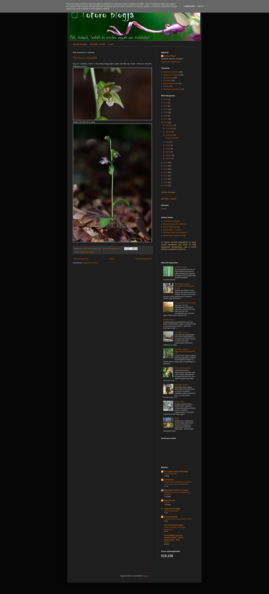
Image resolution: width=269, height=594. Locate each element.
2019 (166, 112)
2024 (166, 99)
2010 (166, 179)
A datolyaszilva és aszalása (185, 303)
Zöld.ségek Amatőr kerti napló (176, 490)
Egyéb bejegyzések (170, 83)
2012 (166, 173)
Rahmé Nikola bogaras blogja (174, 235)
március (169, 155)
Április (177, 419)
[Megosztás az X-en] (130, 248)
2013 (166, 169)
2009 (166, 182)
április (168, 152)
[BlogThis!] (128, 248)
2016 (166, 122)
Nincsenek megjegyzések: (112, 248)
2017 (166, 119)
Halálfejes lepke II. (182, 385)
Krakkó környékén (170, 473)
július (168, 142)
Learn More (189, 6)
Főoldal (112, 259)
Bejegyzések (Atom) (90, 263)
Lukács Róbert (170, 56)
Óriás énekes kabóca (183, 368)
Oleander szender (181, 332)
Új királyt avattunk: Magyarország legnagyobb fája (185, 351)
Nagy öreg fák (169, 500)
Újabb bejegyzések (81, 259)
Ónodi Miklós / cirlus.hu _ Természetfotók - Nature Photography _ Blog (174, 537)
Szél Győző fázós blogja (173, 525)
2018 (166, 116)
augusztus (170, 135)
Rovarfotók (167, 80)
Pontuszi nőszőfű (85, 58)
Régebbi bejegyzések (143, 259)
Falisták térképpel (80, 44)
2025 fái (166, 502)
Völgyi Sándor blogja (172, 509)
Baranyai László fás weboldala (175, 224)
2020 (166, 109)
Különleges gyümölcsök (172, 89)
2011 (166, 176)
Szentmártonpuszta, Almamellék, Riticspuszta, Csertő (184, 286)
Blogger (145, 576)
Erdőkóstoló (169, 480)
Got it (201, 6)
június (168, 145)
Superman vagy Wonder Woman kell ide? (178, 519)
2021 (166, 106)
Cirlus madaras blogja (171, 227)
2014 (166, 166)
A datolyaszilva (169, 320)
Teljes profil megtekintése (170, 62)
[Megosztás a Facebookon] (133, 248)
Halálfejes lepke (181, 267)
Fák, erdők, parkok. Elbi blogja (176, 472)
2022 (166, 103)
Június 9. (167, 542)
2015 (166, 163)
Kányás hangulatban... (171, 511)
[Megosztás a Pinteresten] (136, 248)
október (169, 132)
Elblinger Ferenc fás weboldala (175, 233)
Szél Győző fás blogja (171, 221)
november (170, 128)
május (168, 149)
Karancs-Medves (171, 517)
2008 (166, 186)
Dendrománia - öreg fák (172, 230)
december (170, 125)
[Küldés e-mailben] (125, 248)
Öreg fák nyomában (170, 72)
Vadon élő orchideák (87, 252)
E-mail (110, 44)
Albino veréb (179, 402)
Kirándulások (168, 78)
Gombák (166, 86)
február (168, 158)
